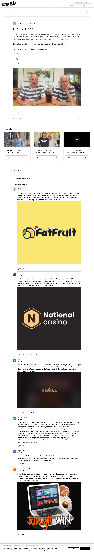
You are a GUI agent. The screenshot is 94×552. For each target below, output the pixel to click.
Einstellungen (73, 549)
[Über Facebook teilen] (14, 113)
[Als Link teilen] (18, 113)
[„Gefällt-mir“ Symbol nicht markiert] (18, 269)
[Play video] (47, 87)
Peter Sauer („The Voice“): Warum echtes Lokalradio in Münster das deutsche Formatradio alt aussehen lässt (47, 151)
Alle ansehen (86, 128)
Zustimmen (85, 549)
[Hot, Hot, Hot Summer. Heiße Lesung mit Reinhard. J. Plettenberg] (17, 139)
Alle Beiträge (8, 11)
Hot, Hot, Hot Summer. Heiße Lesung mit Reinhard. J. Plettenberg (16, 151)
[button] (88, 11)
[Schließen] (92, 549)
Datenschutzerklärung (38, 550)
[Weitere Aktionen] (80, 23)
